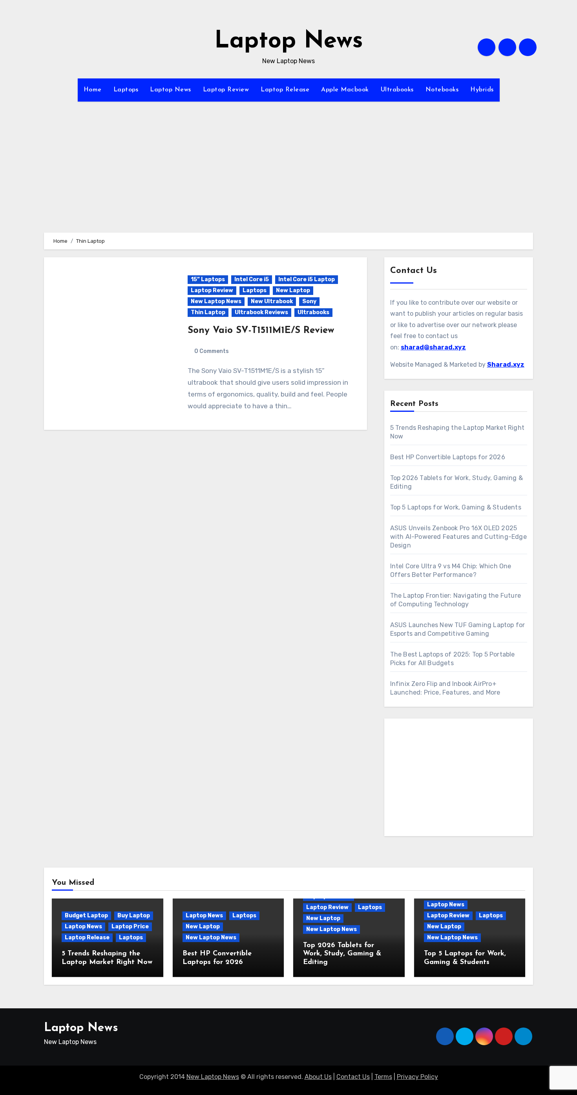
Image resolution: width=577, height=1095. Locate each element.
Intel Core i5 (251, 279)
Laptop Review (226, 90)
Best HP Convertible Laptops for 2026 (447, 457)
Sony (309, 301)
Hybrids (482, 90)
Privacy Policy (417, 1076)
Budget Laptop (86, 915)
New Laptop (293, 290)
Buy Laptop (133, 915)
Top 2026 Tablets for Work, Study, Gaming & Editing (342, 954)
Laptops (126, 90)
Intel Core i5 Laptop (306, 279)
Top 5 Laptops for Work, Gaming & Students (455, 507)
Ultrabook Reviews (261, 312)
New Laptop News (216, 301)
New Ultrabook (272, 301)
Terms (383, 1076)
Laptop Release (285, 90)
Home (93, 90)
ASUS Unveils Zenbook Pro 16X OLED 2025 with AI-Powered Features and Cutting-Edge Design (458, 536)
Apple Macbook (345, 90)
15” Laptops (208, 279)
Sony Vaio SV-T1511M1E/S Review (261, 330)
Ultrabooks (397, 90)
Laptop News (288, 41)
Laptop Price (130, 926)
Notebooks (442, 90)
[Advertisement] (288, 178)
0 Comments (211, 351)
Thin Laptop (208, 312)
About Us (318, 1076)
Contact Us (353, 1076)
